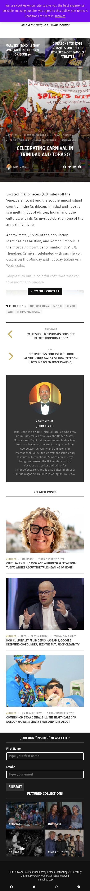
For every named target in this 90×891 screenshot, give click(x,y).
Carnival (70, 306)
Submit (15, 787)
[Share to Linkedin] (74, 166)
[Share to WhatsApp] (56, 887)
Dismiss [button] (60, 16)
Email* (10, 767)
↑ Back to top (45, 879)
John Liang (19, 166)
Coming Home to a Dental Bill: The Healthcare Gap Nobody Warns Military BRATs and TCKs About (41, 720)
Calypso (57, 306)
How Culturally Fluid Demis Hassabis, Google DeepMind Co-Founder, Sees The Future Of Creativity (43, 643)
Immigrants (70, 140)
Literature (27, 559)
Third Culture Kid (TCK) (52, 559)
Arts (23, 636)
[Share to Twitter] (69, 166)
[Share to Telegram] (78, 887)
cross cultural (64, 135)
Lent (10, 311)
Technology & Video (65, 636)
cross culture (20, 140)
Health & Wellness (31, 713)
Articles (12, 135)
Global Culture (45, 140)
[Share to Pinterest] (79, 166)
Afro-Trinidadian (39, 306)
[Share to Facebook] (64, 166)
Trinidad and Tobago (29, 311)
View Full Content (45, 291)
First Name (13, 748)
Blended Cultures (36, 135)
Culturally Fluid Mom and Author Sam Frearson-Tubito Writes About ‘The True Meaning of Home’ (41, 565)
